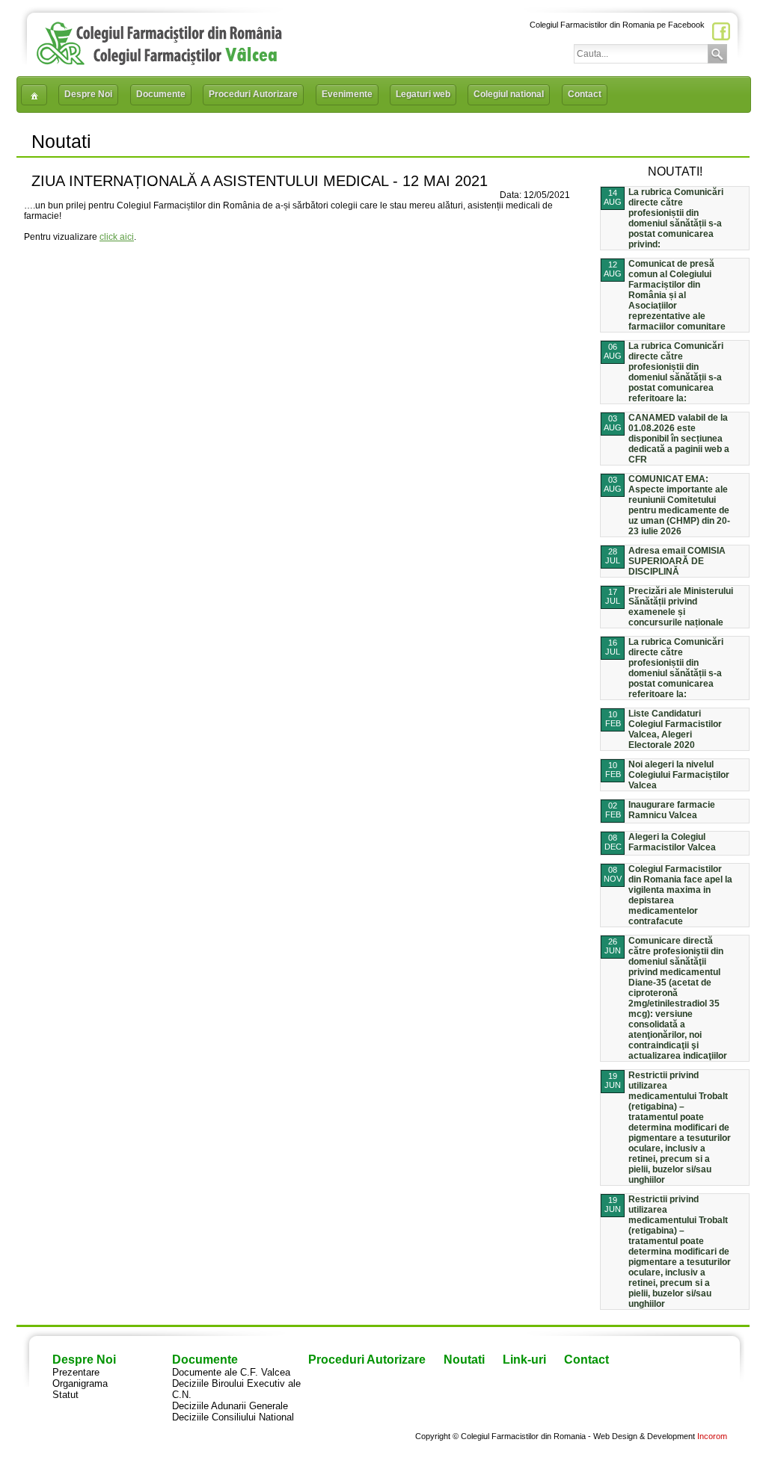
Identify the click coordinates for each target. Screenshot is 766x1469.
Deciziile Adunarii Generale (230, 1405)
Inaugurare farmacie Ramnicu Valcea (671, 810)
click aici (116, 237)
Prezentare (75, 1372)
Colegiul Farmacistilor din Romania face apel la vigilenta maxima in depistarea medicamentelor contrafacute (680, 895)
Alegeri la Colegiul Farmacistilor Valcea (672, 842)
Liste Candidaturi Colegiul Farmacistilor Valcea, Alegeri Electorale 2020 (675, 729)
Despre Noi (88, 94)
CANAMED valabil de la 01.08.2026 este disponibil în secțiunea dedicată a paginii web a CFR (678, 438)
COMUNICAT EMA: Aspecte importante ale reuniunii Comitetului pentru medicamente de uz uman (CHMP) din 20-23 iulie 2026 (679, 505)
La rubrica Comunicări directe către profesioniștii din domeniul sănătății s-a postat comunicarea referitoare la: (675, 372)
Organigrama (80, 1383)
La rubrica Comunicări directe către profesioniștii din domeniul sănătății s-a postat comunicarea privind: (675, 218)
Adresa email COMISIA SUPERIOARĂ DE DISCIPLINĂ (677, 561)
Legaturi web (423, 94)
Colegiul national (509, 94)
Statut (65, 1394)
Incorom (712, 1436)
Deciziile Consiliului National (233, 1417)
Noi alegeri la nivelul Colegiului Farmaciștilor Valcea (678, 775)
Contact (584, 94)
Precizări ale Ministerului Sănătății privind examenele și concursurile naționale (680, 607)
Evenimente (347, 94)
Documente (161, 94)
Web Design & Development (644, 1436)
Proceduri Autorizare (253, 94)
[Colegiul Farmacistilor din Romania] (159, 61)
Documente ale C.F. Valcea (231, 1372)
